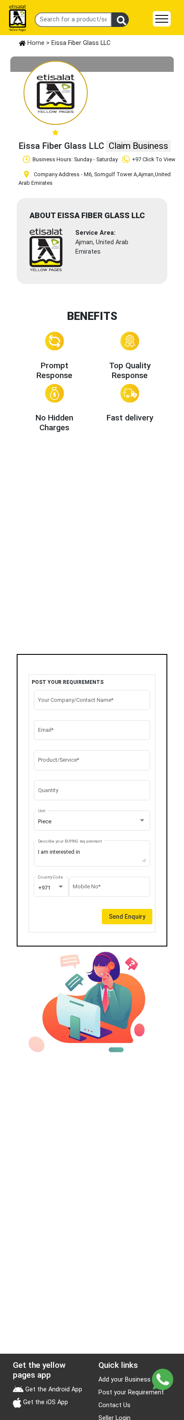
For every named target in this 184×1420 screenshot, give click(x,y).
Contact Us (114, 1405)
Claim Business (138, 146)
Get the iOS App (44, 1402)
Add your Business (124, 1379)
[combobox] (92, 822)
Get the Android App (53, 1389)
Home (35, 43)
